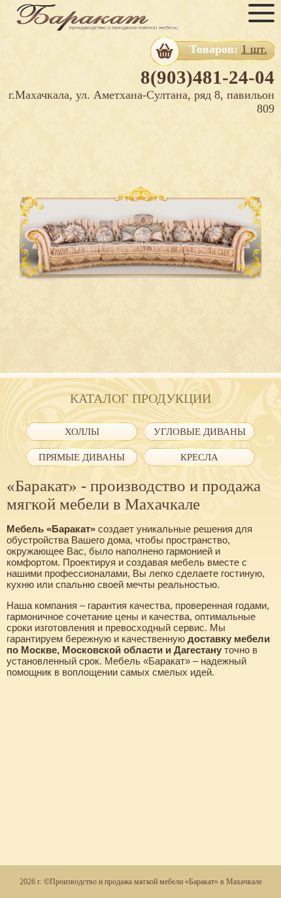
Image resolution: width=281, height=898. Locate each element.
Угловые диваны (200, 431)
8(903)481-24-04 (207, 77)
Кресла (199, 457)
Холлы (82, 431)
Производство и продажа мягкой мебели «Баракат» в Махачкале (156, 881)
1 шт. (254, 49)
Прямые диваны (82, 457)
